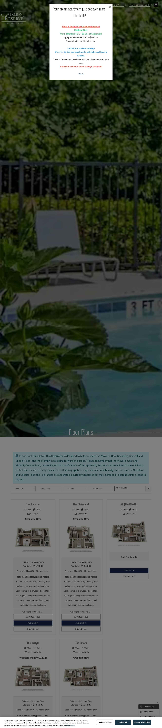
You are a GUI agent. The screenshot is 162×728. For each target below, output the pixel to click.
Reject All (123, 722)
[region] (81, 722)
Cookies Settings (105, 722)
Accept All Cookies (142, 722)
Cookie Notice (69, 725)
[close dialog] (109, 7)
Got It (81, 73)
